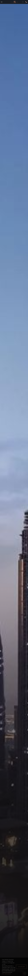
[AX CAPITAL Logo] (14, 2)
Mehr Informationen (6, 973)
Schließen (21, 966)
